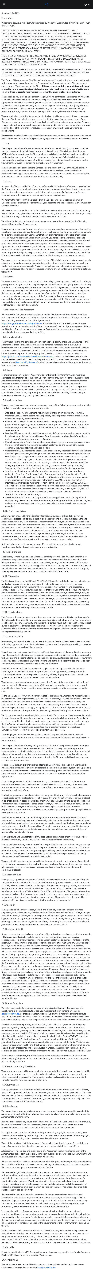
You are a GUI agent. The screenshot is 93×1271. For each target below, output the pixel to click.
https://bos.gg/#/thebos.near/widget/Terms (21, 323)
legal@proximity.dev (10, 1013)
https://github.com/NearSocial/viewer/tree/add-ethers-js (27, 356)
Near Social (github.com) (26, 362)
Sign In (86, 4)
